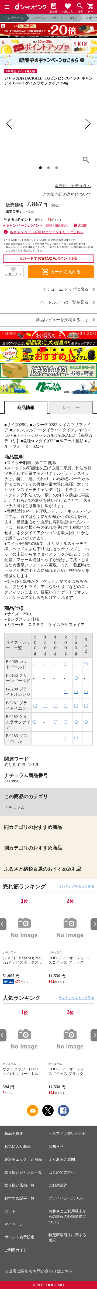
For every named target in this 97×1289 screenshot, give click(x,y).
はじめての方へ (61, 1172)
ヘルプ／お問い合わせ (67, 1134)
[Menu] (7, 7)
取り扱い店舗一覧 (19, 1185)
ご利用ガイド (15, 1250)
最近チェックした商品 (23, 1159)
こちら (67, 1271)
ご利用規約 (57, 1185)
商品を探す (13, 1134)
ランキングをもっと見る (76, 886)
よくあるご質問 (61, 1159)
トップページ (13, 18)
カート (10, 1211)
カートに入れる (61, 272)
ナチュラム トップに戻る (65, 289)
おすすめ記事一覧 (19, 1198)
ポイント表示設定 (19, 1237)
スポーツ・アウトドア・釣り (54, 18)
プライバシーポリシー (67, 1198)
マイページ (13, 1224)
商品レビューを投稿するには (62, 320)
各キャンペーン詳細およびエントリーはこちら (47, 232)
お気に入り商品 (17, 1146)
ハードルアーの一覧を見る (64, 302)
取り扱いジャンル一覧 (23, 1172)
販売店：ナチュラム (73, 186)
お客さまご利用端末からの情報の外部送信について (67, 1216)
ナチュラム (14, 807)
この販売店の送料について (67, 194)
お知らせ (56, 1146)
